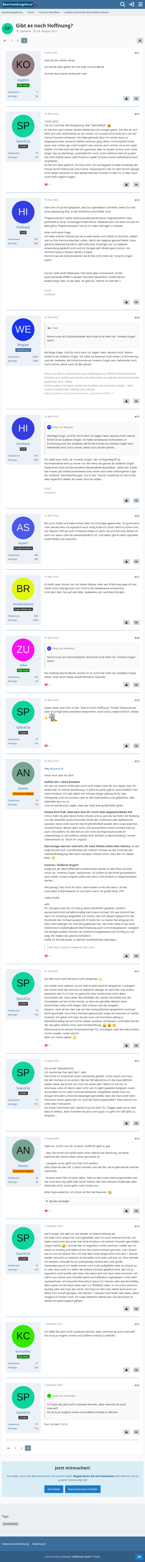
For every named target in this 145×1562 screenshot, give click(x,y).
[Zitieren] (136, 98)
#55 (137, 1324)
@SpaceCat (56, 768)
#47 (137, 577)
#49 (137, 700)
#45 (137, 416)
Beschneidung (11, 1523)
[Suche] (122, 4)
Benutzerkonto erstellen (82, 1489)
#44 (137, 317)
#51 (137, 971)
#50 (137, 761)
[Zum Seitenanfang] (139, 1557)
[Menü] (140, 4)
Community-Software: (72, 1556)
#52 (137, 1061)
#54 (137, 1226)
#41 (137, 53)
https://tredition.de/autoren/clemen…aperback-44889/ (77, 393)
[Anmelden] (131, 4)
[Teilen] (140, 41)
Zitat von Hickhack (63, 648)
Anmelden (54, 1489)
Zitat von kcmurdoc (64, 1395)
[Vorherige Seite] (5, 40)
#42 (137, 114)
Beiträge (12, 96)
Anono (75, 947)
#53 (137, 1138)
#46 (137, 515)
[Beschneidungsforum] (20, 4)
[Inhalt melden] (126, 98)
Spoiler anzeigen (59, 1201)
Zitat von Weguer (62, 427)
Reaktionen (13, 92)
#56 (137, 1385)
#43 (137, 200)
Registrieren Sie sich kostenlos (93, 1476)
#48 (137, 637)
